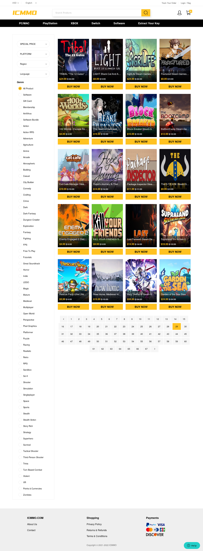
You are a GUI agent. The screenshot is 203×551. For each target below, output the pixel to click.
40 (141, 333)
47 (71, 341)
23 (124, 326)
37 (115, 333)
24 (133, 326)
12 (157, 318)
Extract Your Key (149, 23)
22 (115, 326)
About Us (32, 524)
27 (159, 326)
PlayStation (50, 23)
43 (168, 333)
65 (129, 348)
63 (111, 348)
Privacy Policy (94, 524)
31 (63, 333)
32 (71, 333)
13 (166, 318)
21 (106, 326)
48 (80, 341)
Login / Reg (186, 3)
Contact (31, 530)
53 (124, 341)
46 (63, 341)
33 (80, 333)
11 (149, 318)
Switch (96, 23)
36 (106, 333)
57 (159, 341)
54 (133, 341)
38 (124, 333)
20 (98, 326)
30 (185, 326)
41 (150, 333)
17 (71, 326)
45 (185, 333)
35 (98, 333)
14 (175, 318)
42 (159, 333)
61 (94, 348)
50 (98, 341)
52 (115, 341)
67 (146, 348)
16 (63, 326)
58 (168, 341)
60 (185, 341)
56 (150, 341)
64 (120, 348)
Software (119, 23)
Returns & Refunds (97, 530)
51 (106, 341)
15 (184, 318)
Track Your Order (169, 3)
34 (89, 333)
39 (133, 333)
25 (141, 326)
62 (102, 348)
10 (140, 318)
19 (89, 326)
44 (177, 333)
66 (137, 348)
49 (89, 341)
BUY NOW (73, 86)
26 (150, 326)
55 (141, 341)
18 (80, 326)
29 (177, 326)
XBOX (74, 23)
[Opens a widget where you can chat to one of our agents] (192, 546)
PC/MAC (24, 23)
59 (177, 341)
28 (168, 326)
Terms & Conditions (97, 536)
